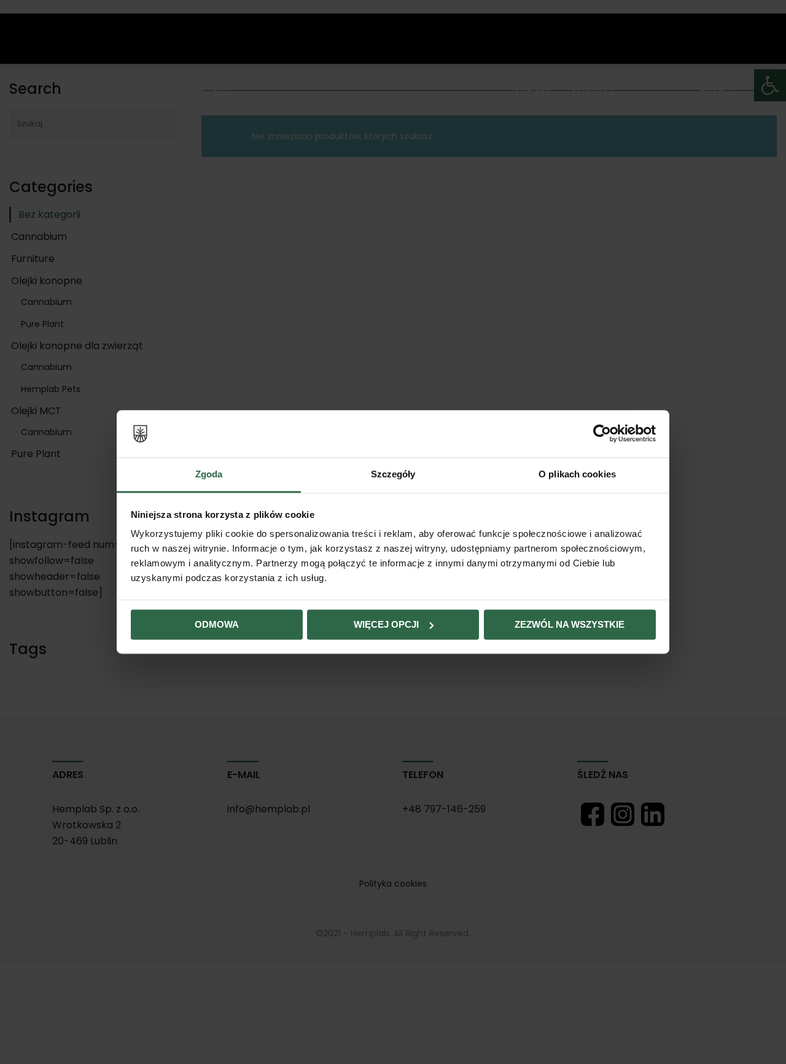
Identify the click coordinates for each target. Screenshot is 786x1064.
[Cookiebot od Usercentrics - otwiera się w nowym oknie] (602, 434)
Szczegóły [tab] (393, 474)
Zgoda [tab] (209, 474)
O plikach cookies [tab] (577, 474)
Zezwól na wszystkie (570, 624)
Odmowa (217, 624)
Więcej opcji (386, 624)
